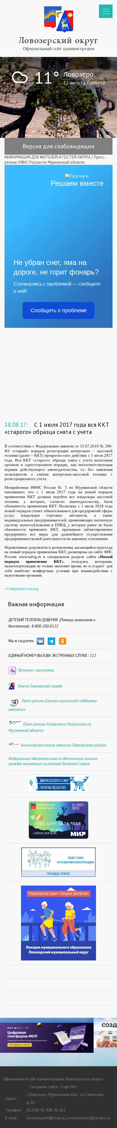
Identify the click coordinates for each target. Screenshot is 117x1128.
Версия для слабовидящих (58, 146)
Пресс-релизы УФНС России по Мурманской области (55, 160)
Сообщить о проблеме (59, 310)
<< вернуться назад (21, 588)
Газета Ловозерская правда (40, 686)
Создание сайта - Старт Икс (53, 1086)
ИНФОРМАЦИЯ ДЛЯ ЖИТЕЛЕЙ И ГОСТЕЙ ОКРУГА (47, 157)
